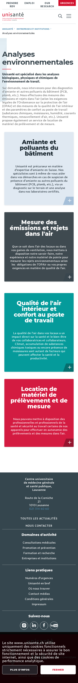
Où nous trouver (39, 588)
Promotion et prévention (39, 547)
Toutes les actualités (39, 518)
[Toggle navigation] (68, 16)
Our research (47, 4)
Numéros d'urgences (39, 578)
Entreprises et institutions (33, 28)
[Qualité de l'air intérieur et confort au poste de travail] (70, 367)
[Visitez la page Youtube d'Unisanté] (54, 626)
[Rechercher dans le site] (60, 16)
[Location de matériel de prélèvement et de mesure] (70, 443)
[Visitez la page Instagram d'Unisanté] (24, 626)
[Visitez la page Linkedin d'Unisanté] (34, 626)
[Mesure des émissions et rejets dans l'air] (70, 277)
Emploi (29, 3)
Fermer (58, 669)
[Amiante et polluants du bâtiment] (70, 201)
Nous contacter (39, 525)
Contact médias (39, 593)
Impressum (39, 604)
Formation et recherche (39, 553)
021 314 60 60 (39, 508)
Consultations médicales (39, 542)
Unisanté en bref (39, 583)
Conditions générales (39, 599)
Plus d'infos (20, 669)
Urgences (67, 3)
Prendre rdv (12, 4)
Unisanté (7, 28)
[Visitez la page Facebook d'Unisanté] (44, 626)
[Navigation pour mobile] (68, 16)
